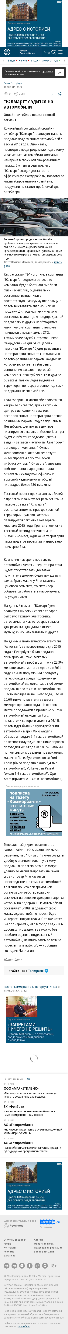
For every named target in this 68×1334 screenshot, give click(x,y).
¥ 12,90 (35, 60)
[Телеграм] (6, 1266)
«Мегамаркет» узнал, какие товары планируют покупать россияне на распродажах (31, 1094)
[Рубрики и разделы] (60, 52)
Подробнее (24, 1326)
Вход (47, 52)
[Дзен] (22, 1266)
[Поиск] (54, 52)
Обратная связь (44, 1243)
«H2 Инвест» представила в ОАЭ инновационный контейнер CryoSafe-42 (33, 1131)
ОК (59, 73)
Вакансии (9, 1255)
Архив (7, 1243)
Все (28, 1078)
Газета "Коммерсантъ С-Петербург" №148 (30, 986)
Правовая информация (48, 1247)
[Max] (45, 1266)
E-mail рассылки (44, 1251)
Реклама (9, 1251)
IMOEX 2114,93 (50, 60)
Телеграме (36, 971)
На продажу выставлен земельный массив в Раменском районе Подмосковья (29, 1113)
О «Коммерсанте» (15, 1239)
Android (38, 1239)
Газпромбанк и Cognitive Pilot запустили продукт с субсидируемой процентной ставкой (32, 1149)
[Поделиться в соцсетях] (60, 93)
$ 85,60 (11, 60)
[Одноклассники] (29, 1266)
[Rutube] (37, 1266)
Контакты (10, 1247)
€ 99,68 (23, 60)
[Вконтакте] (14, 1266)
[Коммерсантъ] (7, 52)
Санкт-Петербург (13, 83)
